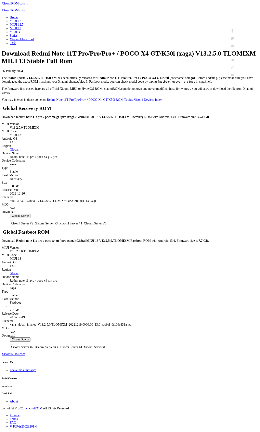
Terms (14, 419)
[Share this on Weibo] (232, 67)
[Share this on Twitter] (232, 38)
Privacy (15, 415)
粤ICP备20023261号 (24, 426)
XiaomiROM (33, 408)
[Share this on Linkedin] (232, 45)
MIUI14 (15, 32)
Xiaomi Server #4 (70, 223)
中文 (13, 43)
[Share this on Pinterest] (232, 53)
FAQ (13, 422)
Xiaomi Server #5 (94, 223)
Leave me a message (23, 370)
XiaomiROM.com (13, 3)
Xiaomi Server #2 (21, 223)
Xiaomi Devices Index (147, 99)
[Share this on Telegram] (232, 60)
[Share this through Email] (232, 75)
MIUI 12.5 (17, 24)
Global (14, 149)
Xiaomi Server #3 (46, 223)
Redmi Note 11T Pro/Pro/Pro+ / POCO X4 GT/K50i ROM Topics (90, 99)
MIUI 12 (15, 21)
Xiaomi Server (20, 215)
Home (14, 17)
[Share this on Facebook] (232, 31)
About (14, 401)
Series (13, 35)
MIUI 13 (15, 28)
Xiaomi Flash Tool (22, 39)
